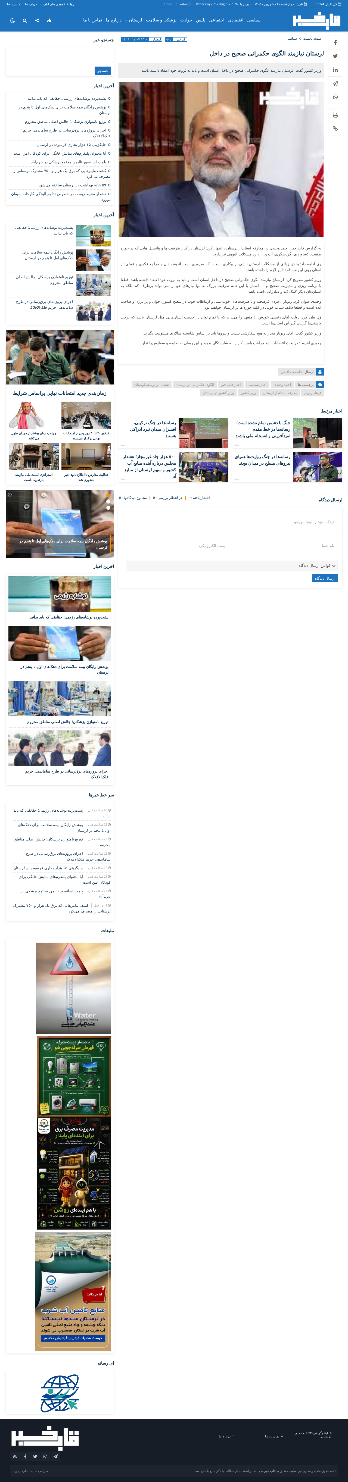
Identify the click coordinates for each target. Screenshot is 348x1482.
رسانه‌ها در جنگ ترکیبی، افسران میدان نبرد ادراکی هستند (153, 429)
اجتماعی (216, 20)
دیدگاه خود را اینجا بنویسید (313, 522)
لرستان (135, 20)
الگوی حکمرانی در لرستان (195, 385)
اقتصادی (235, 20)
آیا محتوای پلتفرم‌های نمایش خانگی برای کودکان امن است (59, 153)
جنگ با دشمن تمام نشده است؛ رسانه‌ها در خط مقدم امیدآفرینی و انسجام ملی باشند (262, 429)
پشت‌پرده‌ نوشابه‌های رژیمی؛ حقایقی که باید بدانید (67, 98)
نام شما (328, 546)
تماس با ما (14, 4)
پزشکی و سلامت (161, 20)
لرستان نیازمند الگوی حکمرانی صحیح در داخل (267, 53)
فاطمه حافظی (291, 372)
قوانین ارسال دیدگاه (315, 566)
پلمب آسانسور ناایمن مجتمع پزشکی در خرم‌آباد (68, 162)
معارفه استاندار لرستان (280, 393)
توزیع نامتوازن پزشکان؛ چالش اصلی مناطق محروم (65, 122)
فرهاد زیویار (312, 393)
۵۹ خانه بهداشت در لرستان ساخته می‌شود (72, 185)
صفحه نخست (312, 38)
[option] (60, 524)
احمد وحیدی (282, 385)
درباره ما (31, 4)
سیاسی (253, 20)
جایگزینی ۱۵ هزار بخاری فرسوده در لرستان (71, 145)
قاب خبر (270, 1471)
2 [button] (108, 501)
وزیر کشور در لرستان (218, 393)
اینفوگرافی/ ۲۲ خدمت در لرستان (313, 1434)
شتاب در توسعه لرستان (151, 385)
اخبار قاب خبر (231, 385)
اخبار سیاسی (257, 385)
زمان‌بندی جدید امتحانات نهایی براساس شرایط (60, 393)
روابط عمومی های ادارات (57, 4)
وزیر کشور (248, 393)
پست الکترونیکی (212, 546)
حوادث (186, 20)
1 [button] (108, 495)
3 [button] (108, 508)
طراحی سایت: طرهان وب (30, 1471)
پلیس (200, 20)
